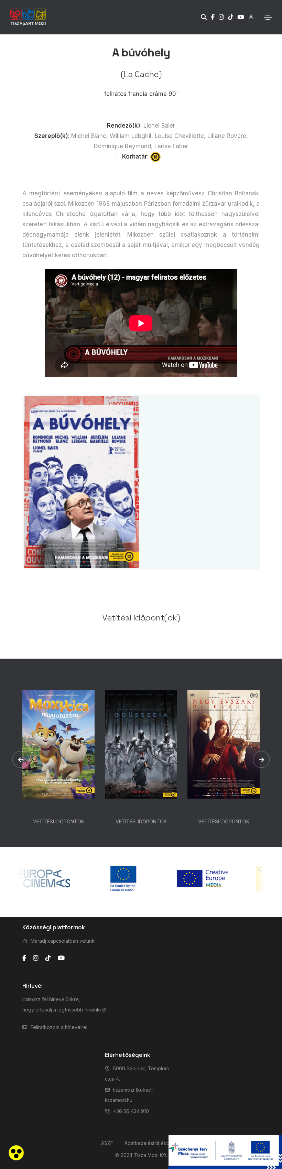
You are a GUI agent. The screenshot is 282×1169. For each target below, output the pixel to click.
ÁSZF (107, 1143)
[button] (20, 759)
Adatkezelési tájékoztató (152, 1143)
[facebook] (24, 958)
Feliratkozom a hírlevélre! (59, 1027)
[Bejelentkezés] (249, 17)
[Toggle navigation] (268, 17)
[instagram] (36, 958)
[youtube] (61, 958)
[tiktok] (48, 958)
